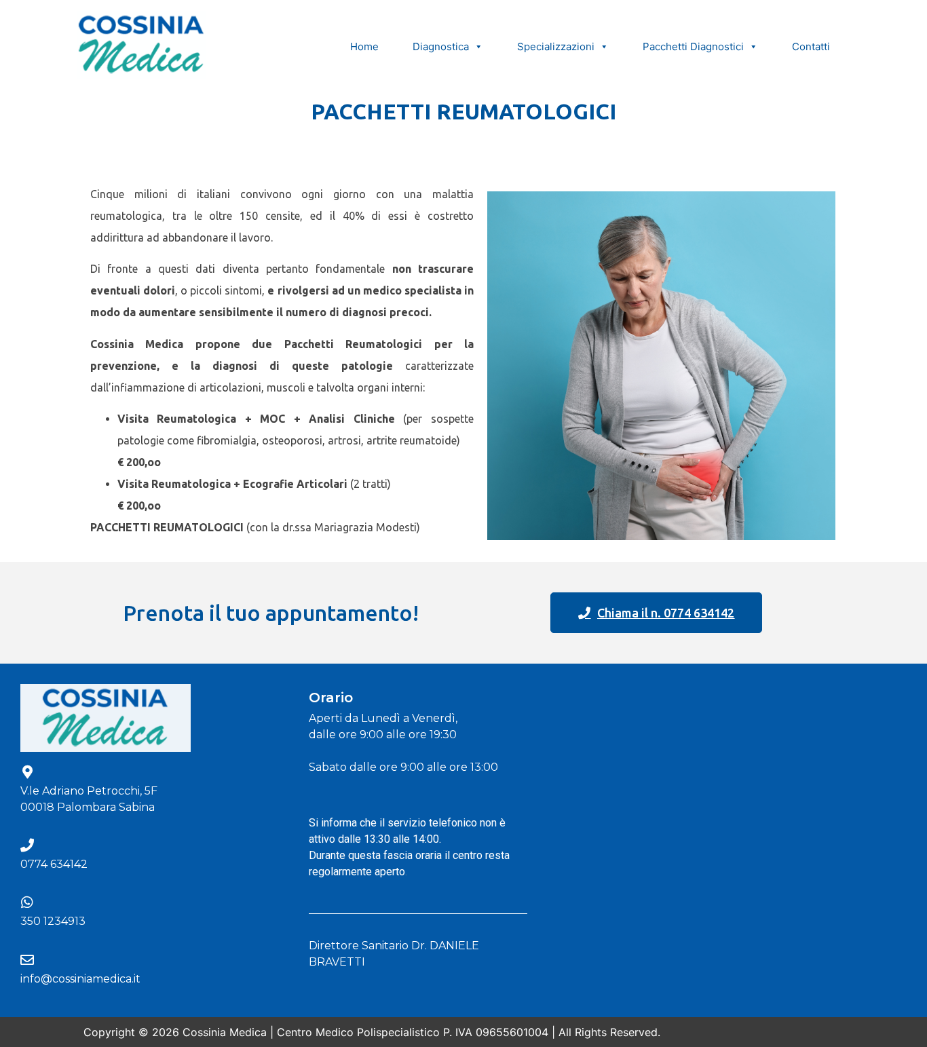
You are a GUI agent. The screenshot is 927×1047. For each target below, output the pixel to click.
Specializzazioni (555, 46)
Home (364, 46)
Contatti (811, 46)
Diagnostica (441, 46)
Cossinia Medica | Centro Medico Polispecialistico (311, 1032)
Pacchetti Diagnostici (693, 46)
